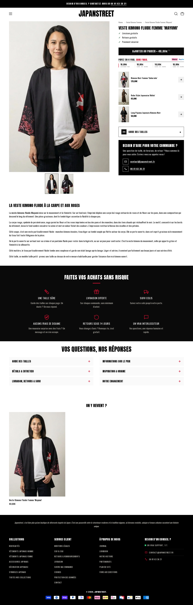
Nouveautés (14, 545)
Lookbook (104, 551)
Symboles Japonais (17, 571)
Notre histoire (106, 556)
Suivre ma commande (63, 566)
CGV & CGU (58, 551)
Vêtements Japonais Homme (21, 551)
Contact (58, 582)
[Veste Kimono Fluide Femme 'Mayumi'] (52, 184)
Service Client (63, 539)
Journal (103, 545)
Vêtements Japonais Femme (21, 556)
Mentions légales (62, 545)
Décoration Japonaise (18, 566)
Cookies (57, 571)
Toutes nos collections (20, 577)
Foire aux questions (108, 571)
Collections (16, 539)
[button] (176, 14)
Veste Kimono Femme (134, 22)
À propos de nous (110, 539)
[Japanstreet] (96, 14)
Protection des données (65, 577)
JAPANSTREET (100, 591)
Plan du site (105, 566)
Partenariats (105, 561)
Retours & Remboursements (67, 556)
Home (121, 22)
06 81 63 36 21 (118, 3)
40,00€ (12, 504)
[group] (96, 4)
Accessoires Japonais (18, 561)
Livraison (58, 561)
